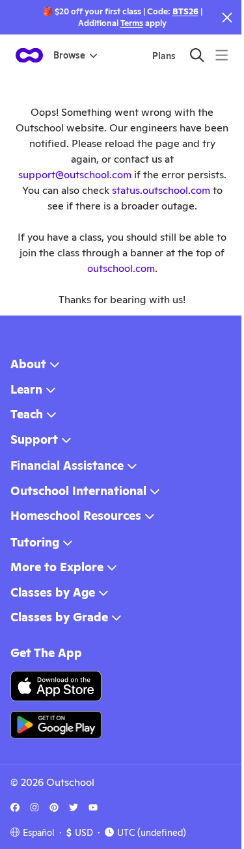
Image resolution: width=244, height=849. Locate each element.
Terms (131, 23)
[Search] (196, 55)
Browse (69, 55)
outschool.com (121, 268)
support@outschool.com (74, 175)
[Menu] (221, 55)
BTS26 (185, 11)
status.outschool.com (161, 190)
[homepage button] (29, 55)
